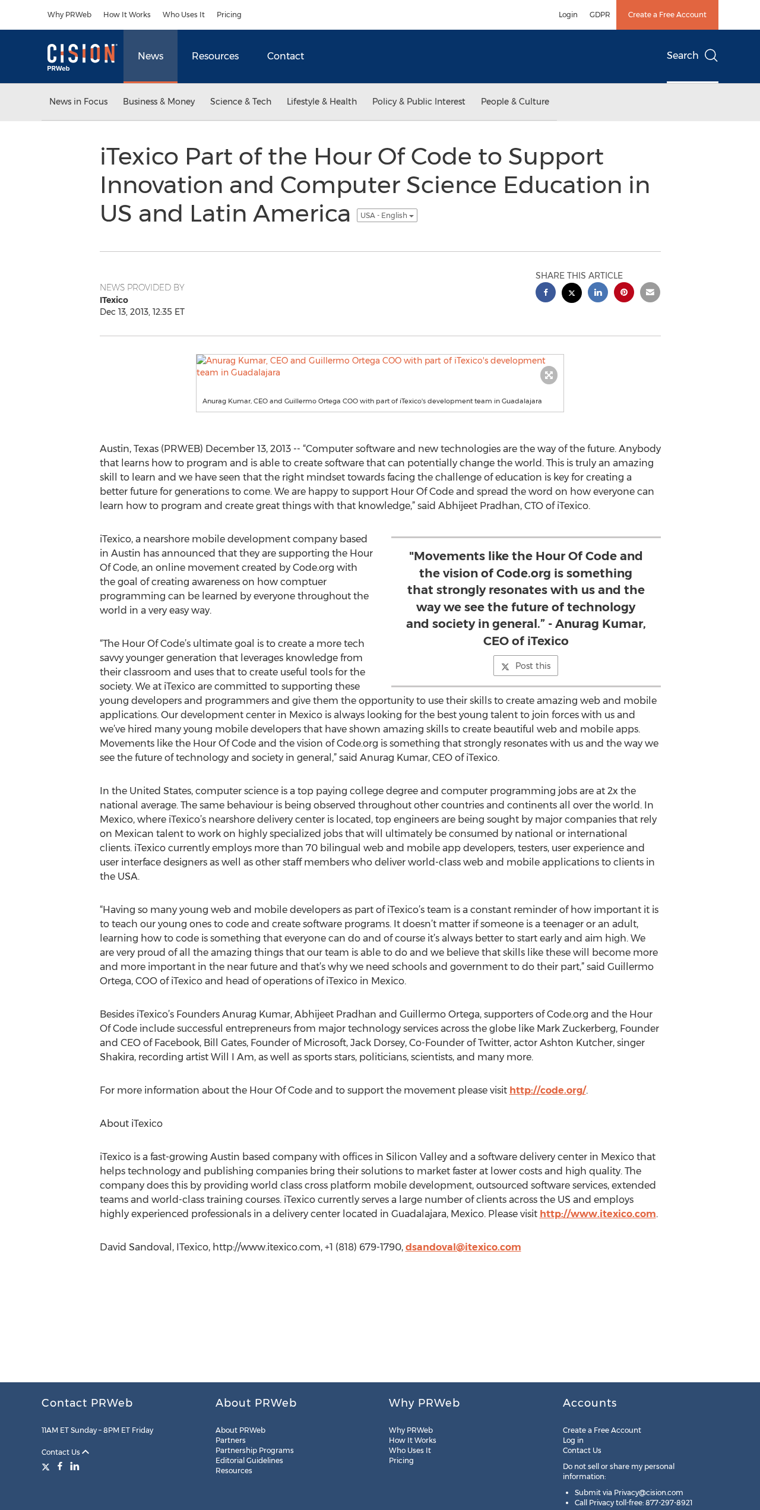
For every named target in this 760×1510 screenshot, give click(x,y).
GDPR (600, 14)
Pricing (229, 14)
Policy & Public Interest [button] (419, 101)
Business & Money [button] (159, 101)
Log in (573, 1440)
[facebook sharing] (546, 293)
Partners (231, 1440)
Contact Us (62, 1452)
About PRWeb (240, 1430)
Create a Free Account (667, 14)
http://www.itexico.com (598, 1214)
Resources (215, 56)
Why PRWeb (69, 14)
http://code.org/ (547, 1090)
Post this (532, 666)
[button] (380, 366)
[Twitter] (47, 1466)
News (150, 56)
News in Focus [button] (78, 101)
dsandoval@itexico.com (463, 1247)
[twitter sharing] (572, 294)
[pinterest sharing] (624, 293)
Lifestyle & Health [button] (322, 101)
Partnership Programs (255, 1450)
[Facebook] (60, 1466)
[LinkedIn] (75, 1466)
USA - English (384, 215)
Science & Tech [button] (240, 101)
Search (683, 55)
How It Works (127, 14)
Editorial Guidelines (249, 1460)
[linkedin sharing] (598, 293)
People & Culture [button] (515, 101)
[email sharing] (650, 293)
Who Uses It (184, 14)
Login (568, 14)
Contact (285, 56)
